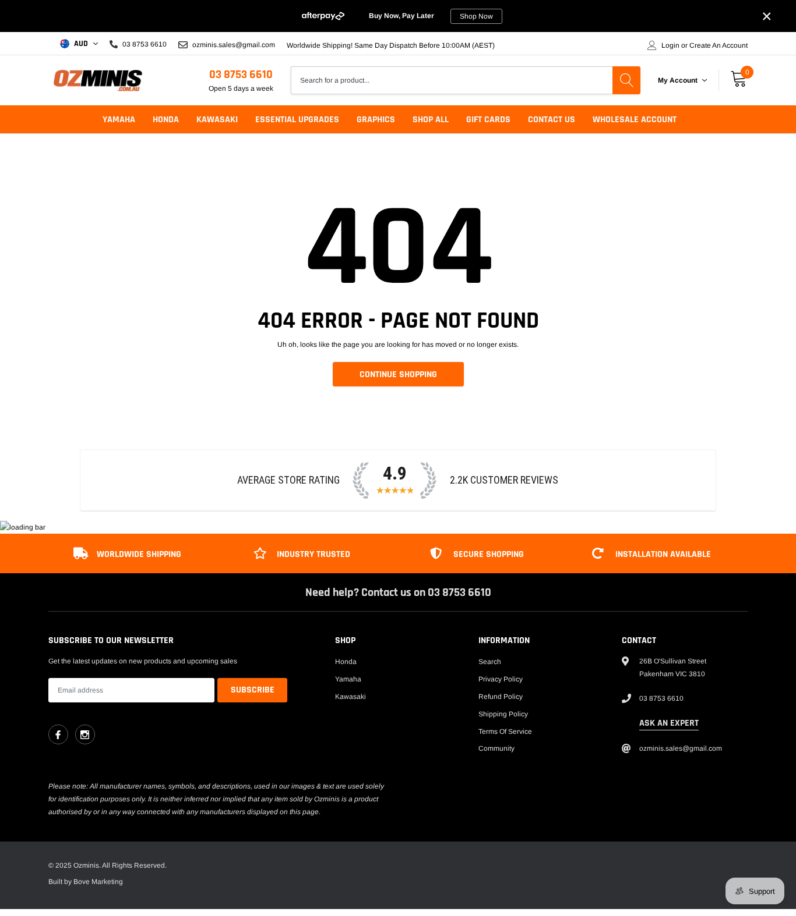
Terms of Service (505, 731)
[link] (58, 734)
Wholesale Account (635, 119)
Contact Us (551, 119)
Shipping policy (503, 714)
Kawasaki (217, 119)
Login (670, 45)
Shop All (431, 119)
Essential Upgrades (297, 119)
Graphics (376, 119)
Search (489, 662)
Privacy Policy (500, 679)
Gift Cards (488, 119)
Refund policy (500, 697)
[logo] (97, 80)
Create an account (718, 45)
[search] (626, 80)
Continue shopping (398, 374)
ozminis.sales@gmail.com (233, 44)
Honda (166, 119)
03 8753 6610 (241, 74)
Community (496, 748)
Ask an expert (669, 723)
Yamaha (119, 119)
